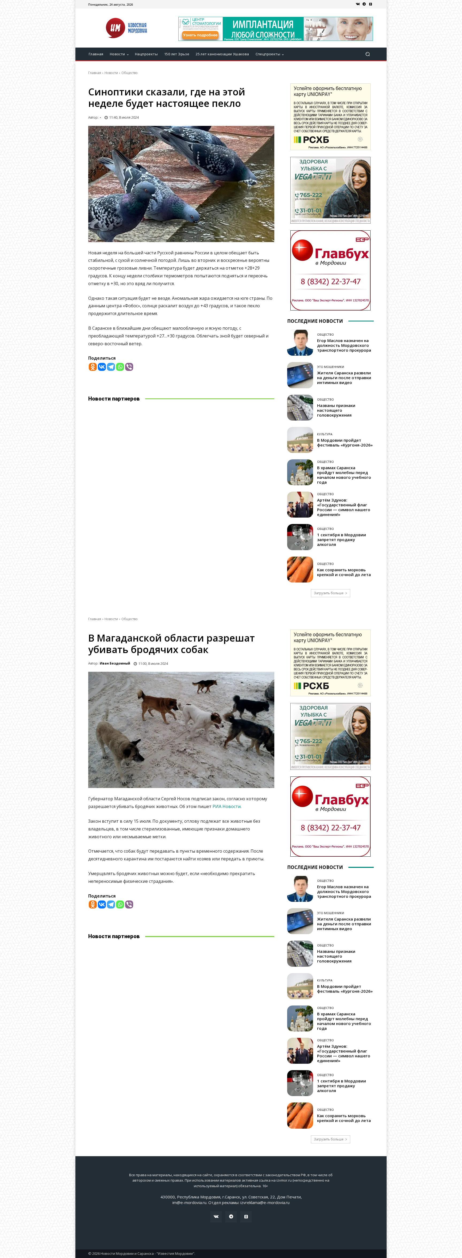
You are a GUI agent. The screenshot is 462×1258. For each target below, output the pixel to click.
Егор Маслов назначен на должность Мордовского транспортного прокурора (344, 345)
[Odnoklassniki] (93, 367)
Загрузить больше (329, 593)
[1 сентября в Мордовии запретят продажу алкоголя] (300, 537)
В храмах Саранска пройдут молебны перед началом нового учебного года (344, 475)
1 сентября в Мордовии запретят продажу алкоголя (341, 539)
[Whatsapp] (120, 367)
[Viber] (129, 367)
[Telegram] (364, 4)
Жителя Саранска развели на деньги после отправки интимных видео (344, 377)
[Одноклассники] (370, 4)
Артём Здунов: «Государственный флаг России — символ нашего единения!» (343, 507)
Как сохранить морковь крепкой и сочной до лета (344, 572)
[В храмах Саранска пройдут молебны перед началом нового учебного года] (300, 472)
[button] (367, 54)
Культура (324, 434)
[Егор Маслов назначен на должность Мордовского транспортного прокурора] (300, 343)
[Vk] (358, 4)
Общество (129, 73)
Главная (94, 73)
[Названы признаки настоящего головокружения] (300, 408)
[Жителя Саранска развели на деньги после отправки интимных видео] (300, 375)
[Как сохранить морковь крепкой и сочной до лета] (300, 570)
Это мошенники (330, 366)
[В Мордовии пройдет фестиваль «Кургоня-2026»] (300, 440)
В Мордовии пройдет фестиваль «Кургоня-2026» (345, 442)
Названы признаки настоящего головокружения (336, 410)
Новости (111, 73)
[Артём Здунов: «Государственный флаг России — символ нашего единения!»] (300, 505)
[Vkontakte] (102, 367)
